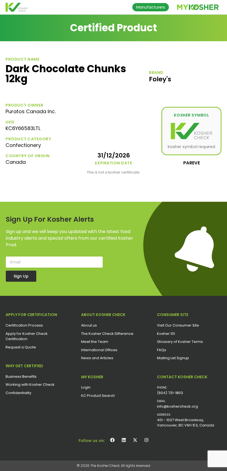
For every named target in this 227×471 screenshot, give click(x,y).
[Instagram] (146, 440)
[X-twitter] (135, 440)
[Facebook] (112, 440)
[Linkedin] (124, 440)
